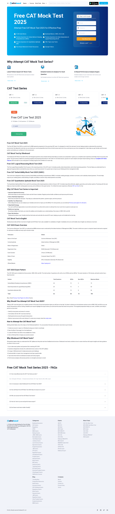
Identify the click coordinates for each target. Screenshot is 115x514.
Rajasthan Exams (36, 452)
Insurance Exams (36, 485)
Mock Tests (38, 3)
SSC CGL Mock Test (88, 423)
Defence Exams (36, 464)
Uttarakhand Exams (37, 454)
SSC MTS (85, 433)
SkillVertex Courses (37, 474)
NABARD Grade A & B (63, 442)
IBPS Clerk (60, 429)
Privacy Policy (61, 485)
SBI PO (59, 423)
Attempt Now (14, 102)
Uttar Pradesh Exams (37, 499)
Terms (59, 487)
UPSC (33, 429)
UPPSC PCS (61, 446)
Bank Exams (35, 483)
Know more (10, 80)
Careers (60, 481)
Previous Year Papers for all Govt (21, 298)
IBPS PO (60, 425)
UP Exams (34, 450)
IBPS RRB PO (61, 431)
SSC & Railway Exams (37, 487)
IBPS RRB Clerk (61, 433)
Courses (32, 3)
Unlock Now (38, 102)
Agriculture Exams (37, 444)
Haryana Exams (36, 458)
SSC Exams (35, 425)
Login (90, 43)
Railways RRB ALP (87, 435)
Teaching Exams (36, 466)
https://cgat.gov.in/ (46, 263)
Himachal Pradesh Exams (38, 470)
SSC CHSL (60, 437)
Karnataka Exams (36, 437)
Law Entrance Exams (37, 442)
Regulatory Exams (36, 489)
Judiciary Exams (36, 440)
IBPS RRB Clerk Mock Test (89, 425)
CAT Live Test (75, 186)
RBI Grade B (61, 440)
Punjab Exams (36, 456)
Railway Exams (36, 433)
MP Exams (35, 462)
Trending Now (35, 479)
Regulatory (35, 427)
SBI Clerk (60, 427)
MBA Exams (35, 431)
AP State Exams (36, 468)
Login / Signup (104, 3)
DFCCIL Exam (61, 448)
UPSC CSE (60, 444)
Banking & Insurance (37, 423)
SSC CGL (60, 435)
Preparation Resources (38, 481)
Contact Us (60, 483)
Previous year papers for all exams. (78, 202)
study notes (48, 318)
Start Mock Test (86, 39)
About (59, 479)
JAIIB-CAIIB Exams (37, 435)
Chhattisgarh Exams (37, 472)
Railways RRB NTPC (63, 438)
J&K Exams (35, 448)
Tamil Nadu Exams (37, 438)
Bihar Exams (35, 460)
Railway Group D (62, 450)
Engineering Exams (37, 446)
